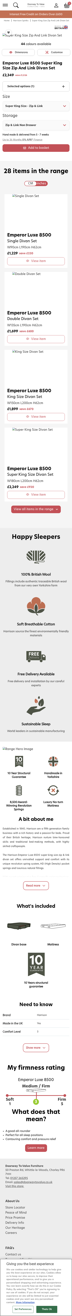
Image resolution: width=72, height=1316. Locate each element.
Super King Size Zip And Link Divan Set (50, 21)
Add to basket (38, 147)
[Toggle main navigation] (5, 5)
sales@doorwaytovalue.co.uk (33, 1182)
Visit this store (14, 1186)
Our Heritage (15, 1227)
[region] (36, 1287)
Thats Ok (47, 1309)
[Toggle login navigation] (56, 5)
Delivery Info (14, 1222)
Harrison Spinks (20, 21)
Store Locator (15, 1207)
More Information (25, 1302)
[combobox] (36, 106)
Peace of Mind (16, 1212)
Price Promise (15, 1217)
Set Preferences (23, 1309)
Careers (11, 1233)
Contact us (13, 1254)
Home (7, 21)
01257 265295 (19, 1178)
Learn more (36, 1147)
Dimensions (21, 52)
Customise (57, 52)
